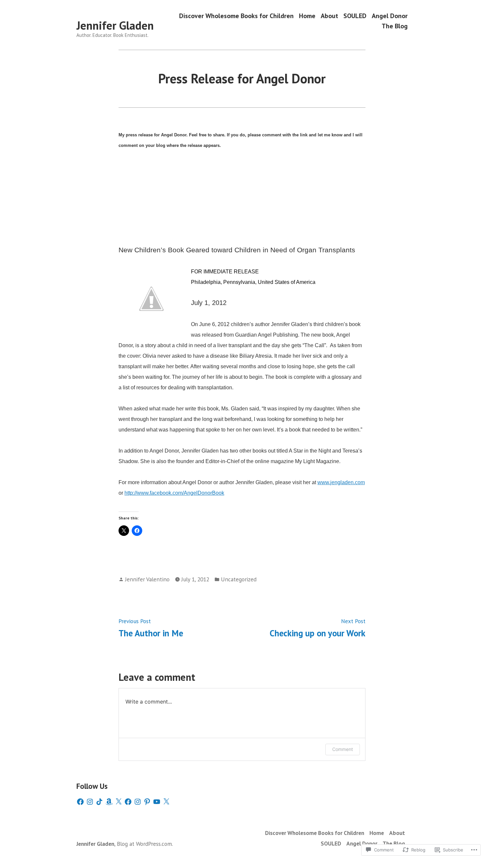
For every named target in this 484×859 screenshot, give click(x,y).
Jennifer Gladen (115, 25)
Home (307, 15)
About (329, 15)
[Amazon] (109, 802)
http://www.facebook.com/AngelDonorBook (174, 493)
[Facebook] (80, 802)
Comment (342, 749)
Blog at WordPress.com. (145, 843)
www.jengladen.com (341, 482)
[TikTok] (99, 802)
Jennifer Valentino (147, 579)
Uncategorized (238, 579)
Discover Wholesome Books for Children (236, 15)
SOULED (354, 15)
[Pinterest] (147, 802)
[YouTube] (157, 802)
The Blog (395, 26)
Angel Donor (390, 15)
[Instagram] (90, 802)
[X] (118, 802)
